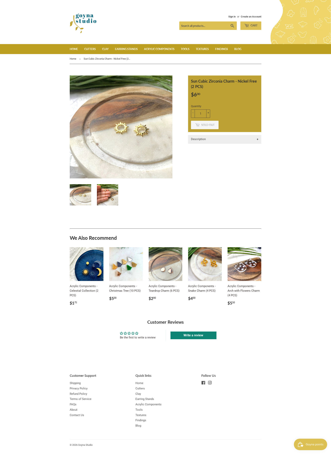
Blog (237, 49)
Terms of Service (80, 399)
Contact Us (77, 415)
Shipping (75, 383)
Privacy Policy (79, 388)
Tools (185, 49)
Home (74, 49)
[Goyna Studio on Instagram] (210, 383)
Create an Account (251, 16)
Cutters (90, 49)
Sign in (232, 16)
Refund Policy (78, 394)
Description (198, 139)
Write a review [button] (193, 335)
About (73, 409)
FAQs (73, 404)
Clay (105, 49)
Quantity (196, 106)
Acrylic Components (159, 49)
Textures (202, 49)
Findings (221, 49)
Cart (253, 25)
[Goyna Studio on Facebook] (203, 383)
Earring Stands (126, 49)
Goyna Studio (85, 444)
